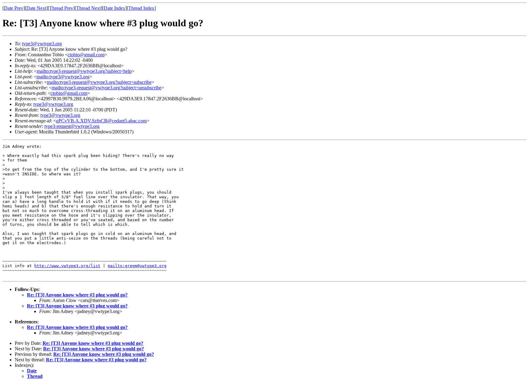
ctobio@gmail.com (86, 54)
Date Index (114, 8)
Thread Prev (61, 8)
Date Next (36, 8)
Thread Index (141, 8)
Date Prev (13, 8)
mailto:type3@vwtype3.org (62, 76)
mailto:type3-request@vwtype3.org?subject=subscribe (99, 82)
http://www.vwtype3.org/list (67, 265)
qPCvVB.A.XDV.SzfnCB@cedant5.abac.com (101, 120)
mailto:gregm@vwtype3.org (137, 265)
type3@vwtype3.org (42, 43)
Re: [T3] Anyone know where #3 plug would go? (77, 294)
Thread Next (88, 8)
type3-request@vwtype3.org (71, 126)
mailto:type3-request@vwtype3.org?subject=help (84, 71)
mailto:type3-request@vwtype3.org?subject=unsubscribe (106, 87)
